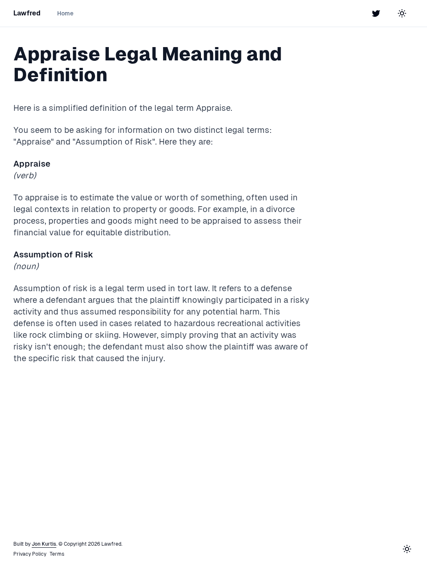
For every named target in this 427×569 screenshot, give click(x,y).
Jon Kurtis (44, 544)
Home (65, 13)
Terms (57, 554)
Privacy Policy (29, 554)
